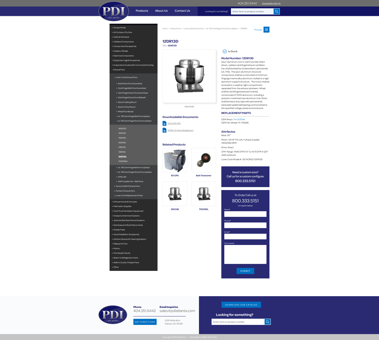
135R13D (122, 147)
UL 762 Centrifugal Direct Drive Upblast (135, 172)
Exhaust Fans (119, 69)
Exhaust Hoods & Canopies (125, 201)
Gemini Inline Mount (126, 106)
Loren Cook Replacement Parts (129, 195)
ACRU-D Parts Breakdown (180, 130)
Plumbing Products (122, 252)
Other (116, 267)
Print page (258, 29)
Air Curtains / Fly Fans (123, 32)
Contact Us (182, 10)
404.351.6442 (247, 3)
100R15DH (122, 161)
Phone (227, 220)
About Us (161, 10)
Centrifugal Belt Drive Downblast (132, 88)
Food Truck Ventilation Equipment (128, 210)
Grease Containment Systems (127, 215)
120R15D (122, 142)
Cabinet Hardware (121, 36)
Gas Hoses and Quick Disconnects (128, 225)
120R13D (122, 156)
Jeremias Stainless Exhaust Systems (129, 220)
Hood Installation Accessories (126, 234)
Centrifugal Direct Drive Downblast (133, 92)
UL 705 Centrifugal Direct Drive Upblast (134, 120)
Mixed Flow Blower (126, 111)
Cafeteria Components (124, 41)
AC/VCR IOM (174, 123)
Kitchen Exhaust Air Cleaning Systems (130, 239)
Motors (117, 248)
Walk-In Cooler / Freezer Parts (126, 262)
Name (227, 209)
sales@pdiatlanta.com (177, 310)
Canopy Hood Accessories (125, 46)
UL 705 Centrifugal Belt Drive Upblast (134, 116)
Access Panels (120, 27)
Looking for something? (216, 11)
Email (227, 231)
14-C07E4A (239, 119)
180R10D (122, 128)
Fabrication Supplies (122, 206)
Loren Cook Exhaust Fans (126, 77)
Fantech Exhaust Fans (125, 190)
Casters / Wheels (121, 50)
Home (165, 28)
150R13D (122, 133)
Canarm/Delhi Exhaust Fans (128, 186)
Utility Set (122, 176)
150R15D (122, 137)
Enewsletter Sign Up (271, 3)
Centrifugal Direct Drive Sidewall (132, 97)
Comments (229, 243)
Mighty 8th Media (209, 337)
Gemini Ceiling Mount (127, 102)
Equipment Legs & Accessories (127, 60)
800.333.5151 (245, 180)
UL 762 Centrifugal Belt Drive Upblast (134, 167)
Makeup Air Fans (120, 243)
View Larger (189, 106)
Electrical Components (124, 55)
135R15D (122, 151)
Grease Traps (119, 229)
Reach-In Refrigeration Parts (126, 257)
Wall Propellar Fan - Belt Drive (130, 181)
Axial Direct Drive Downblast (130, 83)
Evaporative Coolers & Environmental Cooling (133, 65)
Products (142, 10)
